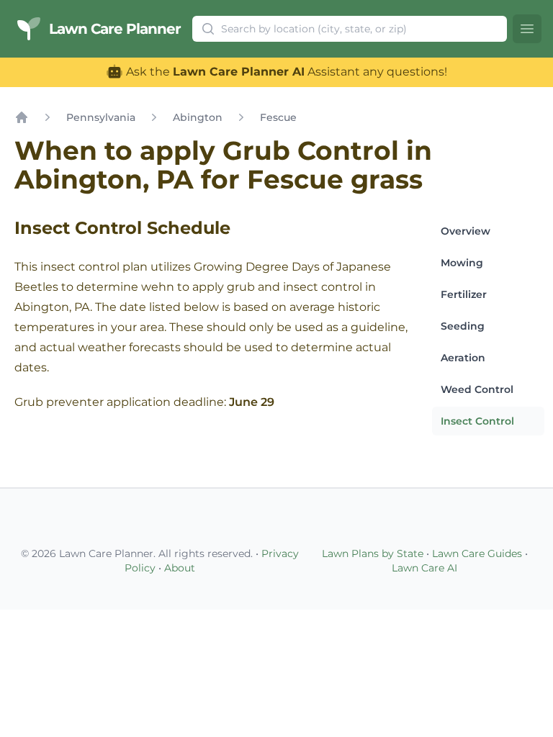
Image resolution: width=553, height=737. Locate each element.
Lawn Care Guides (477, 553)
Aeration (463, 357)
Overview (465, 231)
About (179, 567)
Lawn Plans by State (372, 553)
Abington (197, 117)
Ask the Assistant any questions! (285, 71)
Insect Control (477, 421)
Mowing (462, 262)
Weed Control (477, 389)
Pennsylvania (100, 117)
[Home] (21, 117)
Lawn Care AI (424, 567)
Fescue (278, 117)
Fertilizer (464, 294)
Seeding (463, 326)
